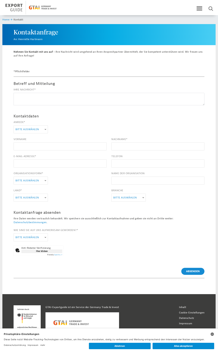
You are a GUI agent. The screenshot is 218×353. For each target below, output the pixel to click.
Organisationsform (28, 173)
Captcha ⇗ (54, 255)
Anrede (19, 122)
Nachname (119, 139)
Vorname (20, 139)
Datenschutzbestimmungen (30, 222)
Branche (117, 190)
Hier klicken (42, 251)
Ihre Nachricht (25, 89)
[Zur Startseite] (34, 7)
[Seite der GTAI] (82, 322)
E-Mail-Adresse (25, 156)
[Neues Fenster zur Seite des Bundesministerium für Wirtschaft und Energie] (27, 319)
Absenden (193, 271)
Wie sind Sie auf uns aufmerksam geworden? (46, 230)
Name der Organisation (128, 173)
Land (18, 190)
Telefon (117, 156)
